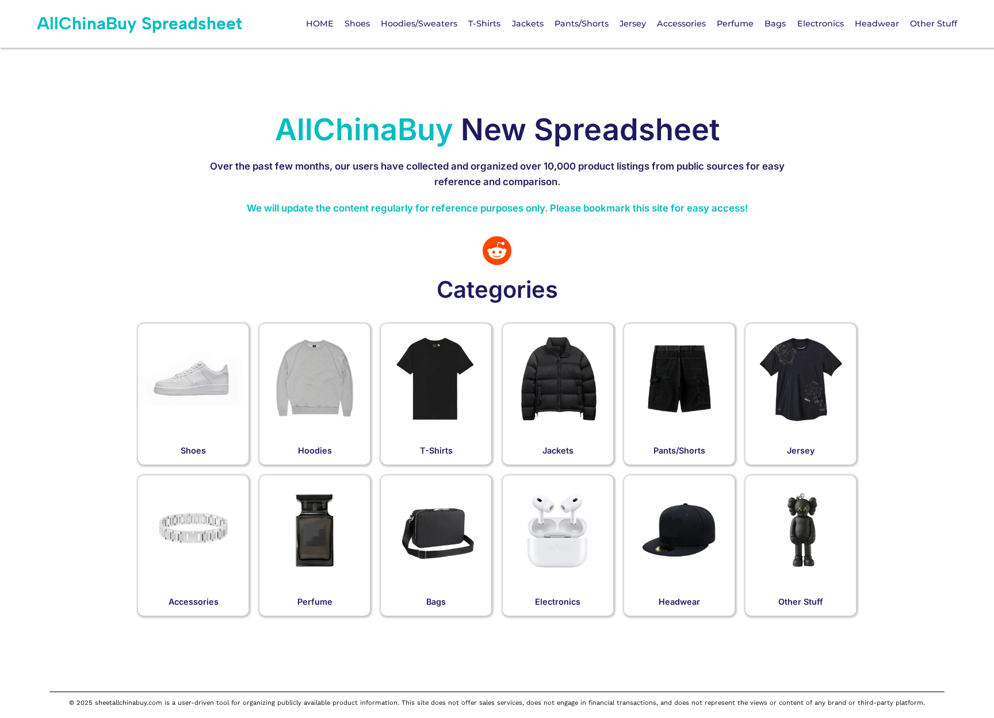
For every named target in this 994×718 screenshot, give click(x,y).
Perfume (314, 601)
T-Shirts (436, 450)
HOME (320, 23)
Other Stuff (800, 601)
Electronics (557, 601)
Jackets (558, 450)
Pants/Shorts (679, 450)
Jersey (801, 450)
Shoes (193, 450)
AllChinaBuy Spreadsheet (139, 23)
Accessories (194, 601)
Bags (436, 601)
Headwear (679, 601)
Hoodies (315, 450)
